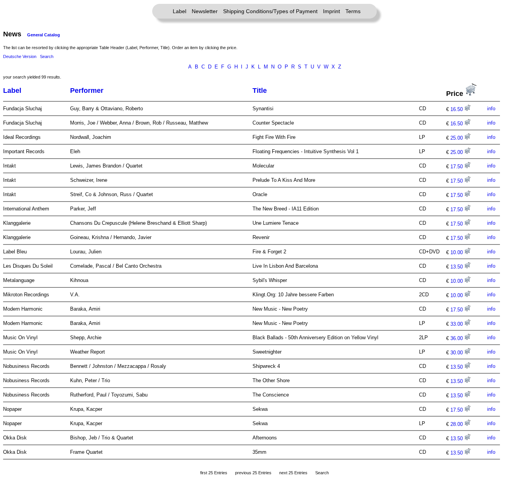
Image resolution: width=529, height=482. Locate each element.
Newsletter (205, 11)
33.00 (457, 324)
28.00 (457, 424)
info (491, 108)
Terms (353, 11)
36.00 (457, 338)
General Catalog (43, 34)
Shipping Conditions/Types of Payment (270, 11)
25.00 (457, 138)
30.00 (457, 353)
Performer (86, 90)
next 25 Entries (293, 472)
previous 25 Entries (253, 472)
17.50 (457, 166)
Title (259, 90)
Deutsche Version (19, 56)
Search (46, 56)
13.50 (457, 267)
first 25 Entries (213, 472)
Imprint (331, 11)
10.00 (457, 252)
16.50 (457, 109)
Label (179, 11)
